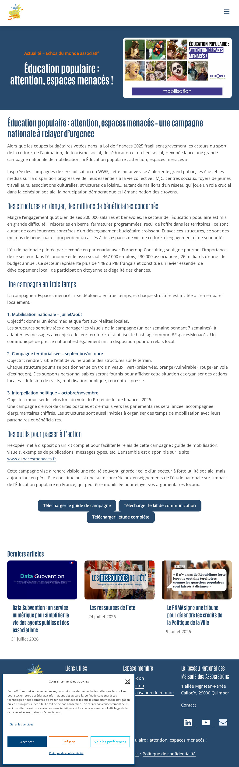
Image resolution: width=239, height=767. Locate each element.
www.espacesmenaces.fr (31, 459)
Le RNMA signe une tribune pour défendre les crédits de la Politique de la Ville (194, 615)
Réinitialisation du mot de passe (148, 695)
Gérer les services (21, 724)
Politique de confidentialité (66, 753)
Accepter (27, 741)
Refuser (69, 741)
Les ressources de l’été (112, 607)
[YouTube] (206, 725)
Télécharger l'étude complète (120, 517)
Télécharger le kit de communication (160, 505)
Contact (188, 705)
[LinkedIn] (189, 725)
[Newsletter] (223, 725)
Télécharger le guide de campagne (77, 505)
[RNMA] (15, 13)
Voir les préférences (110, 741)
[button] (127, 681)
